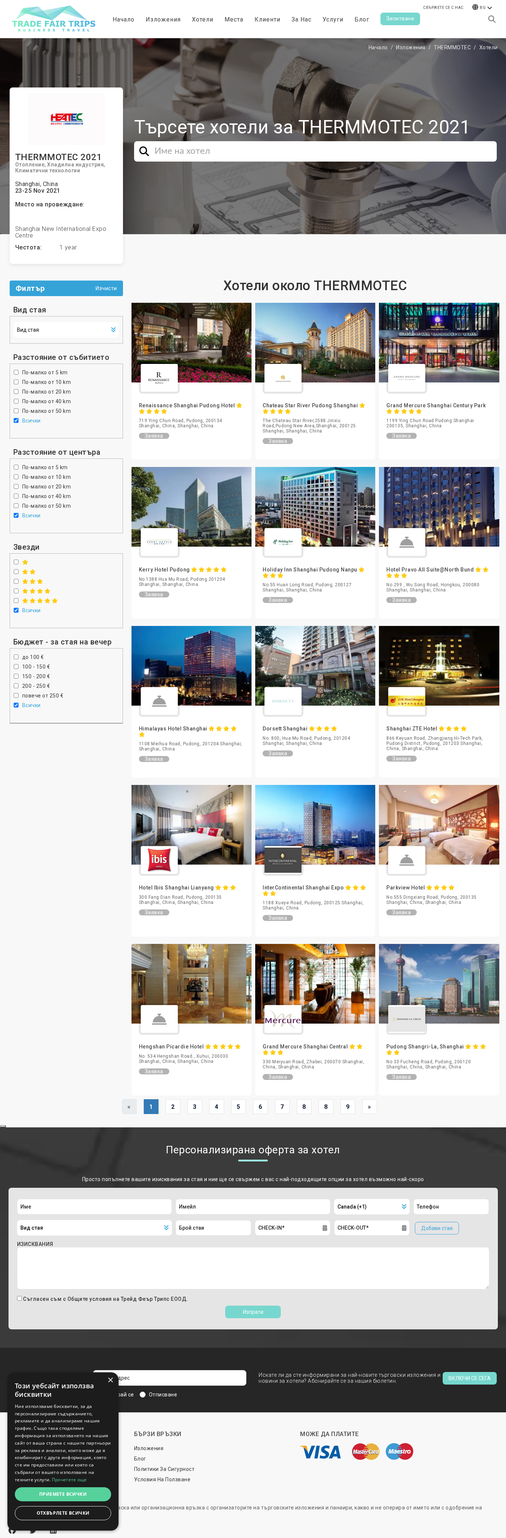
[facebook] (13, 1530)
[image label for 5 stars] (40, 601)
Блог (361, 19)
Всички (31, 421)
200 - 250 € (36, 686)
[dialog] (63, 1451)
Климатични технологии (47, 170)
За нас (302, 19)
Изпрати (253, 1312)
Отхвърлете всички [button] (63, 1513)
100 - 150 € (36, 667)
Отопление (30, 165)
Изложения (411, 47)
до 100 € (33, 657)
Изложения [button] (163, 19)
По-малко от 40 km (46, 401)
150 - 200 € (36, 676)
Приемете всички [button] (63, 1494)
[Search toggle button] (492, 19)
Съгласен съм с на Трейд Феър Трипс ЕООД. (105, 1299)
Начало (123, 19)
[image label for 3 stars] (32, 581)
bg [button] (483, 8)
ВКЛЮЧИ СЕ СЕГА (470, 1378)
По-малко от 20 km (46, 392)
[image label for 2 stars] (29, 572)
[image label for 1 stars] (25, 562)
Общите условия (90, 1299)
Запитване (400, 18)
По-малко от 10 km (46, 382)
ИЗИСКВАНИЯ (35, 1244)
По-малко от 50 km (46, 411)
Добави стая (437, 1228)
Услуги (333, 19)
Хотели (202, 19)
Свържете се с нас (443, 8)
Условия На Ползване (162, 1479)
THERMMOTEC (452, 47)
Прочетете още (69, 1479)
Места (233, 19)
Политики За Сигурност (164, 1469)
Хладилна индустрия (75, 165)
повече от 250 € (43, 696)
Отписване (163, 1395)
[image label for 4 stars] (36, 591)
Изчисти (106, 288)
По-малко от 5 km (45, 372)
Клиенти (267, 19)
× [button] (110, 1380)
